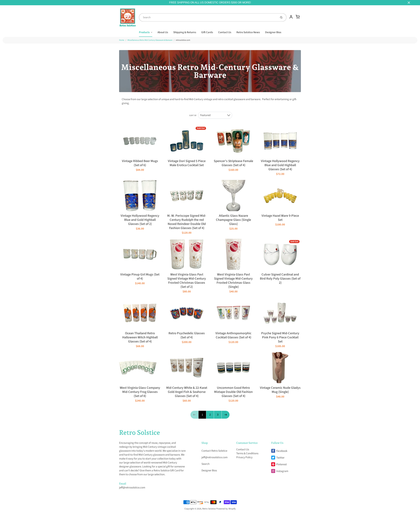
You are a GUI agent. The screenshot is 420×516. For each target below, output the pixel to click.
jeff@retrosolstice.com (132, 488)
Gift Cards (207, 32)
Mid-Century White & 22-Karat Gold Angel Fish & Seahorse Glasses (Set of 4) (186, 391)
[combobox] (208, 17)
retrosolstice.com (183, 40)
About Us (163, 32)
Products (144, 32)
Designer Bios (273, 32)
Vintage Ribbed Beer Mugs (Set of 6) (140, 163)
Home (121, 40)
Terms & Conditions (247, 453)
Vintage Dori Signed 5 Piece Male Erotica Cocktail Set (187, 163)
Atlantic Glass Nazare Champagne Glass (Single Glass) (233, 219)
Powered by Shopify (226, 508)
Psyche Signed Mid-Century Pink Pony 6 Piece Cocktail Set (280, 337)
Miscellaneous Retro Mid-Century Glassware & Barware (149, 40)
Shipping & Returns (184, 32)
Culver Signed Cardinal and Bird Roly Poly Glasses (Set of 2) (280, 278)
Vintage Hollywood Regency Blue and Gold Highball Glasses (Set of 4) (280, 165)
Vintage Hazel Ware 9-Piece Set (280, 217)
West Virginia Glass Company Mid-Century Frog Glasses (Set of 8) (140, 391)
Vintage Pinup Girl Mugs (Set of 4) (139, 276)
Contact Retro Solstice (214, 451)
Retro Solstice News (248, 32)
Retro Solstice (139, 432)
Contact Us (224, 32)
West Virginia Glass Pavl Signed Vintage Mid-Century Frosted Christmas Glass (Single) (233, 280)
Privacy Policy (244, 457)
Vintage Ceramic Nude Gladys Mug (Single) (280, 389)
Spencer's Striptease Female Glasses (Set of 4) (233, 163)
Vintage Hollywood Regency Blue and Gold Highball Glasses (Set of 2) (140, 219)
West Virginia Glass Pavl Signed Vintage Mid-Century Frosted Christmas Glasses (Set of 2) (186, 280)
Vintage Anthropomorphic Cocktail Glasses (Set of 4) (233, 335)
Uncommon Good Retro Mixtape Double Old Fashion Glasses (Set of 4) (233, 391)
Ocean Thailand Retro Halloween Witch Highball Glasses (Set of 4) (140, 337)
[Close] (409, 2)
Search (205, 464)
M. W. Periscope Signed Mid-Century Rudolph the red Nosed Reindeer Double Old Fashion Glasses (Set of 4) (186, 221)
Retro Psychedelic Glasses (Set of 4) (186, 335)
